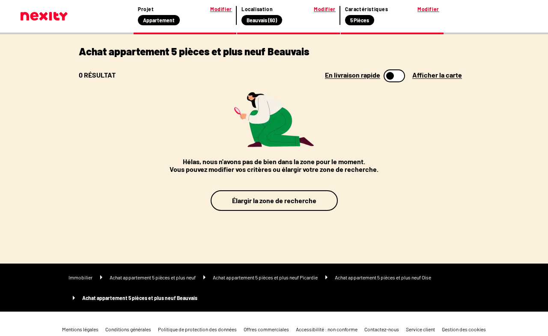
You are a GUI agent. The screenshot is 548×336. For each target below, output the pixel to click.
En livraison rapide (352, 75)
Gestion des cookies (464, 329)
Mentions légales (80, 329)
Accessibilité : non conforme (326, 329)
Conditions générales (128, 329)
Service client (420, 329)
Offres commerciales (266, 329)
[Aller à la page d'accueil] (44, 16)
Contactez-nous (381, 329)
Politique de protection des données (197, 329)
